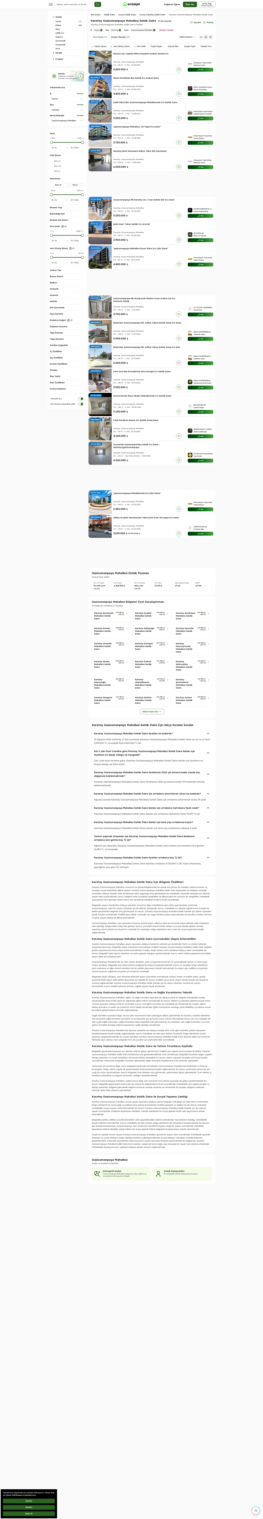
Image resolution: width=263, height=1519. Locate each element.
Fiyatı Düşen (156, 46)
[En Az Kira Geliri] (51, 235)
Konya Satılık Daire (127, 14)
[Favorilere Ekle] (179, 69)
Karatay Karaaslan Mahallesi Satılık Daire (103, 616)
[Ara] (97, 4)
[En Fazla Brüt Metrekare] (82, 194)
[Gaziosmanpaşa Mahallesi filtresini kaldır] (154, 30)
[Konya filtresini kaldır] (101, 30)
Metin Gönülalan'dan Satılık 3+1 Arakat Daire (136, 78)
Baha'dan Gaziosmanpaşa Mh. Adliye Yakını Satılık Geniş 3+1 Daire (147, 323)
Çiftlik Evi (59, 33)
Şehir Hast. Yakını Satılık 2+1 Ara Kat (131, 224)
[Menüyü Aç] (51, 4)
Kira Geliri (141, 46)
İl (50, 93)
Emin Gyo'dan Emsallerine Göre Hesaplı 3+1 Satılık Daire (142, 371)
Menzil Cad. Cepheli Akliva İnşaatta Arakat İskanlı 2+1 (140, 53)
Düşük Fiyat (189, 46)
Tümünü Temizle (166, 30)
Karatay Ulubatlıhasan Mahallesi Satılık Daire (143, 683)
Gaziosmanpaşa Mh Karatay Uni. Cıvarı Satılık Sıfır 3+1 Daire (144, 200)
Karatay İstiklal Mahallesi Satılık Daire (143, 664)
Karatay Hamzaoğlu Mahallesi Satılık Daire (102, 683)
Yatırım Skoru (100, 46)
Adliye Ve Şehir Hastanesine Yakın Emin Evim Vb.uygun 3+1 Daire (146, 517)
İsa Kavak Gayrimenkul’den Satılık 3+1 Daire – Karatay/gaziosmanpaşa (136, 446)
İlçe (52, 104)
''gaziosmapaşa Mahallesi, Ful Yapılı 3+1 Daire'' (137, 126)
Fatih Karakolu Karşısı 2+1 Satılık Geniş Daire (135, 420)
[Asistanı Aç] (256, 1511)
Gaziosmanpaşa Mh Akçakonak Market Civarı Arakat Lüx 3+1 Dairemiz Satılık (144, 299)
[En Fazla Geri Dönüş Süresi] (82, 257)
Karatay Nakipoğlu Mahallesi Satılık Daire (144, 631)
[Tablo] (210, 37)
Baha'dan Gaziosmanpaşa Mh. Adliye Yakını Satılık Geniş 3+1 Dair (146, 347)
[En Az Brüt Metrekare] (51, 194)
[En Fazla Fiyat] (82, 142)
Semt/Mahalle (57, 115)
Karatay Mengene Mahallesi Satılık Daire (103, 700)
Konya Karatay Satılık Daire (152, 14)
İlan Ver (190, 4)
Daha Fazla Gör (150, 711)
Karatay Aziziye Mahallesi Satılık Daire (184, 700)
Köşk (57, 48)
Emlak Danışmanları (174, 1171)
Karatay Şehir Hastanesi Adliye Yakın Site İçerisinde (139, 151)
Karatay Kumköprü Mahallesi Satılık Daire (185, 616)
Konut (58, 21)
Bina (57, 29)
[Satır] (201, 37)
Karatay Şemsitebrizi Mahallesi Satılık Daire (184, 683)
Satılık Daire (109, 14)
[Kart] (205, 37)
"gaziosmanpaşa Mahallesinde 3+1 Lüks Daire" (137, 493)
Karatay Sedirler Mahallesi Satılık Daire (143, 700)
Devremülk (60, 41)
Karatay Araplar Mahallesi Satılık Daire (143, 616)
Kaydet (197, 22)
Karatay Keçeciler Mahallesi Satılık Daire (185, 631)
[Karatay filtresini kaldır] (119, 30)
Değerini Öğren (172, 4)
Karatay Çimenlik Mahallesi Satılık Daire (103, 646)
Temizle (80, 94)
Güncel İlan (173, 46)
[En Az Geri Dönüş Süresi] (51, 257)
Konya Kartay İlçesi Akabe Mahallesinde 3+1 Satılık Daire (142, 396)
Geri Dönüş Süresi (121, 46)
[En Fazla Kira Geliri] (82, 235)
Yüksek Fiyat (206, 46)
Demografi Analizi (112, 1171)
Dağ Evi (59, 37)
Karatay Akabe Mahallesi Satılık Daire (102, 664)
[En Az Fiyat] (51, 142)
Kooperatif (60, 44)
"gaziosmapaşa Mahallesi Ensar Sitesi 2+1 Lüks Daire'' (140, 248)
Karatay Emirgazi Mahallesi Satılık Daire (144, 646)
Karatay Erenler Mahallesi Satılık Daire (102, 631)
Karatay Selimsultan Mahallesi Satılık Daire (184, 665)
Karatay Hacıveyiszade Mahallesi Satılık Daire (184, 647)
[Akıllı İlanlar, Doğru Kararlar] (131, 4)
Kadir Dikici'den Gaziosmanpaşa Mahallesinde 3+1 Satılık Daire (145, 102)
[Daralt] (53, 21)
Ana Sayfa (95, 14)
